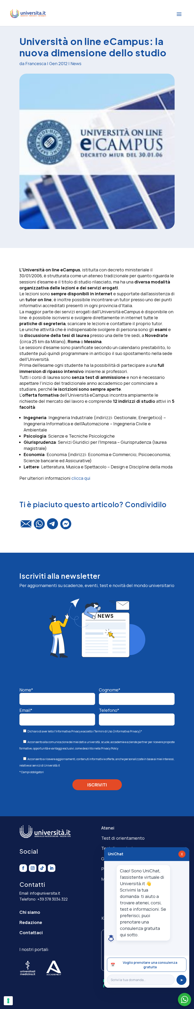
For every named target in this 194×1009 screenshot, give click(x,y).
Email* (25, 710)
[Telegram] (52, 526)
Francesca (35, 63)
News (76, 63)
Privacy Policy (109, 748)
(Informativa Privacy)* (127, 731)
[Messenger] (65, 526)
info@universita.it (45, 893)
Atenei (107, 828)
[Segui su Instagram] (32, 868)
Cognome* (109, 690)
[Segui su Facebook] (23, 868)
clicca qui (80, 478)
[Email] (26, 526)
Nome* (26, 690)
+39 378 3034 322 (52, 899)
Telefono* (109, 710)
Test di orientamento (123, 838)
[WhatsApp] (39, 526)
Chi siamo (29, 912)
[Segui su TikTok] (42, 868)
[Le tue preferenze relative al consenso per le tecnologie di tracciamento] (8, 1000)
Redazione (30, 922)
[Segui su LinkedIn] (51, 868)
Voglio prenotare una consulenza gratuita (143, 964)
